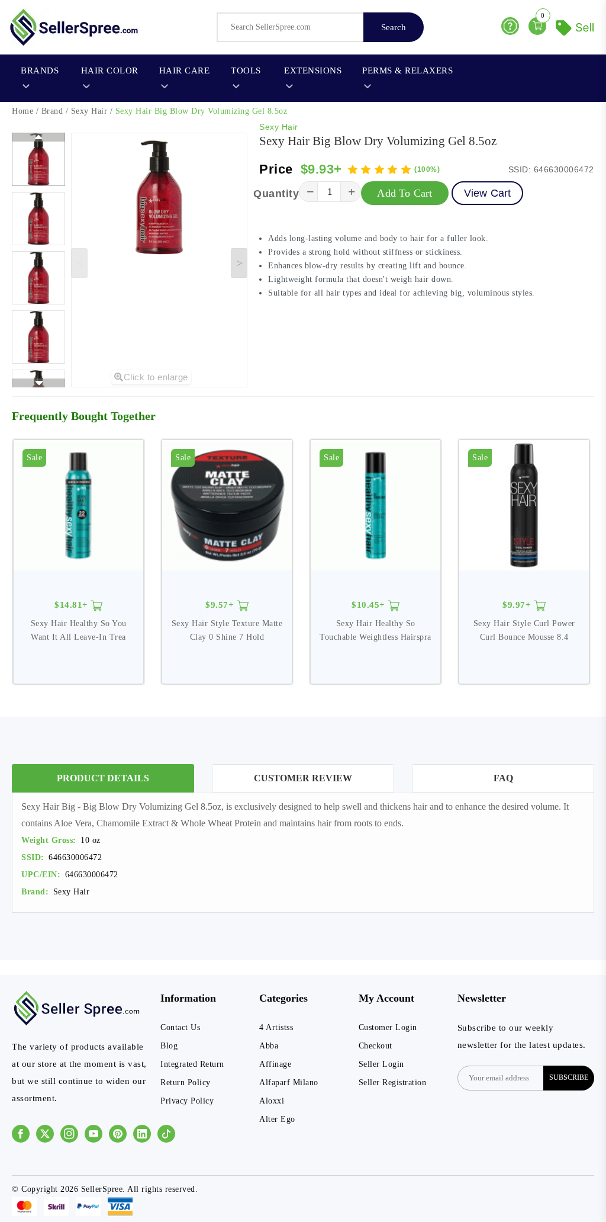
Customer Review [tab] (303, 778)
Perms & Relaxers (407, 70)
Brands (40, 70)
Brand (52, 111)
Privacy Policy (187, 1100)
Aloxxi (271, 1100)
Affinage (275, 1064)
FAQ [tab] (503, 778)
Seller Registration (393, 1082)
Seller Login (381, 1064)
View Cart (487, 193)
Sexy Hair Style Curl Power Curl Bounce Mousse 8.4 (524, 630)
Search (393, 27)
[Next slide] (239, 263)
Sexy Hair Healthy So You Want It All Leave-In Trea (79, 630)
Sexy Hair (89, 111)
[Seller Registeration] (576, 26)
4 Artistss (276, 1027)
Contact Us (180, 1027)
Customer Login (388, 1027)
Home (22, 111)
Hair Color (109, 70)
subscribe (568, 1077)
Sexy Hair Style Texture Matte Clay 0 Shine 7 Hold (227, 630)
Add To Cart (404, 193)
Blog (169, 1045)
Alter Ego (277, 1119)
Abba (268, 1045)
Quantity (276, 194)
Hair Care (184, 70)
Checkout (375, 1045)
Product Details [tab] (103, 778)
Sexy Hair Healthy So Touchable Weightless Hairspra (375, 630)
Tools (246, 70)
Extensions (312, 70)
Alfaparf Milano (288, 1082)
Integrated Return (192, 1064)
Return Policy (185, 1082)
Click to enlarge (156, 377)
